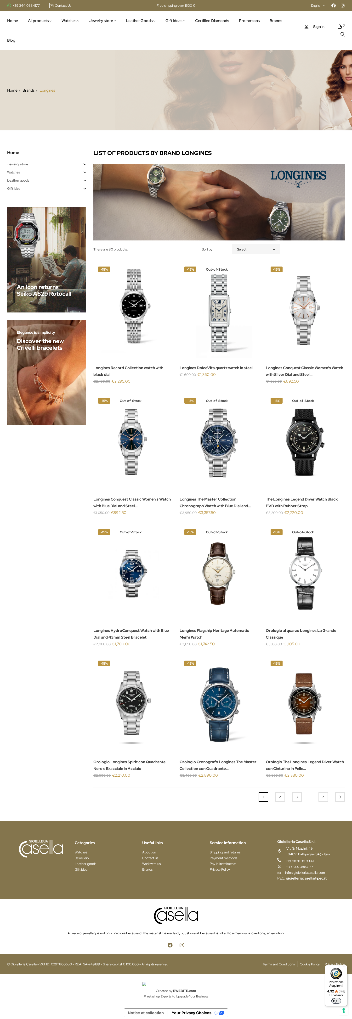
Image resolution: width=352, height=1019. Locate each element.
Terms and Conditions (279, 964)
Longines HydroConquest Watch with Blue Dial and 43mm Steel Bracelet (131, 634)
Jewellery (82, 858)
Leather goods (18, 180)
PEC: (302, 878)
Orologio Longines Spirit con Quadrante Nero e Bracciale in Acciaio (129, 765)
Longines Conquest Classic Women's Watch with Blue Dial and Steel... (132, 502)
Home (13, 152)
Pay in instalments (223, 864)
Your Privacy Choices (191, 1012)
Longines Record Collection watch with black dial (128, 371)
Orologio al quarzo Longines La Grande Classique (301, 634)
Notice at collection (146, 1012)
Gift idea (13, 188)
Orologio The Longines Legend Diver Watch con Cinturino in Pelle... (305, 765)
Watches (13, 172)
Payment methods (223, 858)
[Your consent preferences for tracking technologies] (343, 1010)
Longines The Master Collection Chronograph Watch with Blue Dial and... (215, 502)
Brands (147, 869)
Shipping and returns (225, 852)
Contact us (150, 858)
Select (241, 249)
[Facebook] (333, 5)
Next (340, 797)
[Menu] (344, 968)
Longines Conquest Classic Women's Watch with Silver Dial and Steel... (304, 371)
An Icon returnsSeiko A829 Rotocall (44, 290)
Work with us (151, 864)
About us (149, 852)
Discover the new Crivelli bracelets (40, 344)
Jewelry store (17, 164)
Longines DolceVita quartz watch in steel (216, 367)
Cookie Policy (310, 964)
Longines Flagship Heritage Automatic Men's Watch (214, 634)
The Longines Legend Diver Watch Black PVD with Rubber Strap (302, 502)
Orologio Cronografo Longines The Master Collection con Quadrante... (218, 765)
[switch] (336, 1001)
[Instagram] (343, 5)
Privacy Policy (220, 869)
